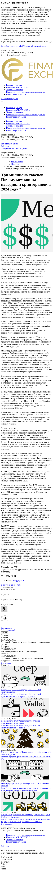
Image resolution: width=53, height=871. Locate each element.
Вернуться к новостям (10, 585)
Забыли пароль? (8, 630)
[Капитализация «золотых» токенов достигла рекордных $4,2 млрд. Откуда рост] (25, 810)
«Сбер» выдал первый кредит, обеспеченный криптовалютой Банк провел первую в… (21, 695)
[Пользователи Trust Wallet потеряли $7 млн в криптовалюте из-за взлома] (25, 716)
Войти (4, 99)
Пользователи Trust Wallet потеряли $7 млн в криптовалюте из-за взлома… (20, 726)
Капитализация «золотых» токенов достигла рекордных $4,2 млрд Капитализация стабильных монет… (25, 820)
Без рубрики (18, 580)
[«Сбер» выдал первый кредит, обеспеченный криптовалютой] (25, 685)
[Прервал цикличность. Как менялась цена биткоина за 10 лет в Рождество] (25, 747)
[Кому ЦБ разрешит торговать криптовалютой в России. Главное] (25, 779)
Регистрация (12, 99)
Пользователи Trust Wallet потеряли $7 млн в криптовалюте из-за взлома (20, 722)
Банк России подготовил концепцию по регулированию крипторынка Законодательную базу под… (26, 789)
